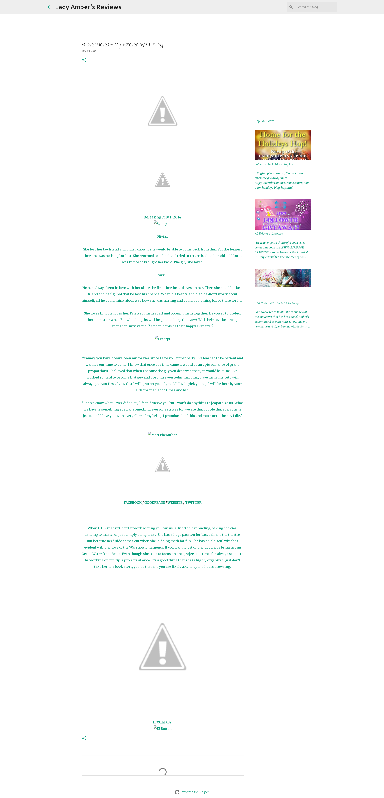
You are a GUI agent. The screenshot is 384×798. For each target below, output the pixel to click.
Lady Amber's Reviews (88, 6)
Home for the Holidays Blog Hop (274, 164)
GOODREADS (154, 503)
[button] (84, 60)
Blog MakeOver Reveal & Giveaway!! (277, 303)
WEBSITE (175, 503)
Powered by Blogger (194, 792)
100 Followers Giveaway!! (269, 234)
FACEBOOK (133, 503)
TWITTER (193, 503)
